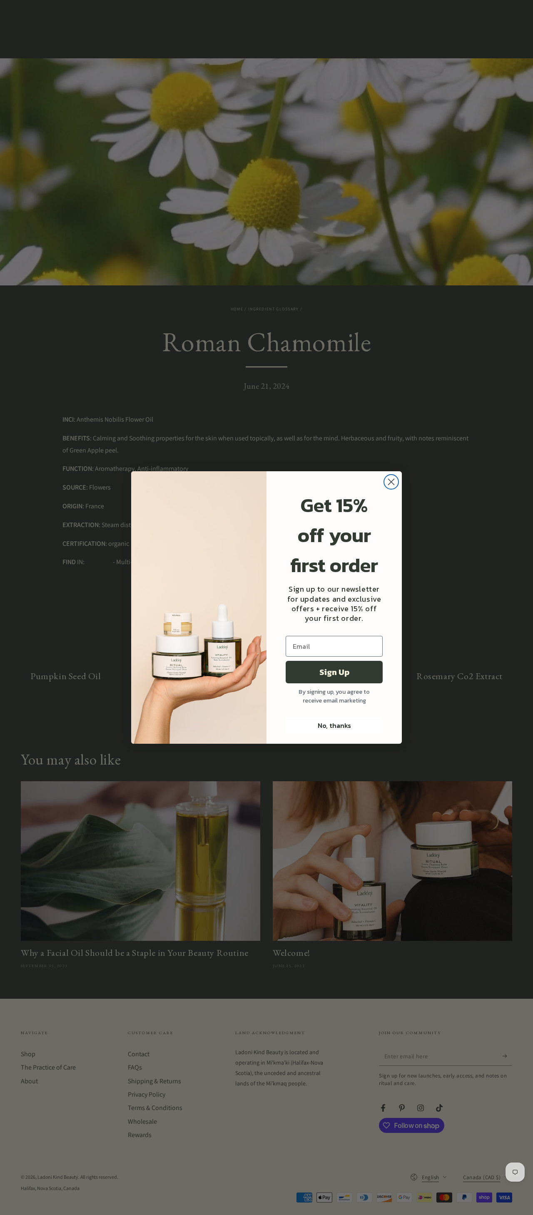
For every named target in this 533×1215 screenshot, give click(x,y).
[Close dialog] (391, 482)
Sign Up (334, 672)
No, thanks (334, 725)
